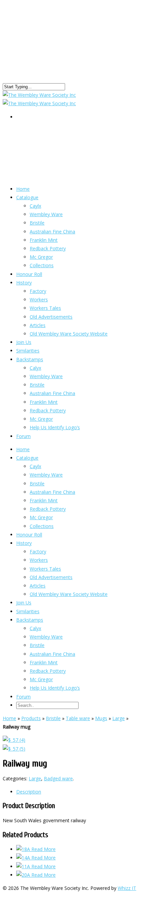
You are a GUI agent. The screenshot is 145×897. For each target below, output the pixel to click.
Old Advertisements (51, 317)
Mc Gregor (41, 419)
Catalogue (27, 197)
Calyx (35, 368)
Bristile (37, 223)
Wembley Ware (46, 214)
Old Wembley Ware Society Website (69, 333)
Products (31, 718)
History (24, 282)
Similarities (27, 611)
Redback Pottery (48, 248)
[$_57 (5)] (14, 748)
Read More (43, 849)
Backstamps (29, 359)
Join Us (23, 602)
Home (23, 449)
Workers (39, 299)
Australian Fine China (52, 231)
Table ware (78, 718)
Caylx (35, 206)
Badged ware (58, 778)
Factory (38, 291)
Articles (38, 585)
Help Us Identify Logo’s (55, 427)
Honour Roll (29, 534)
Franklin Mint (44, 240)
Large (118, 718)
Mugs (101, 718)
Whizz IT (127, 888)
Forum (23, 436)
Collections (42, 526)
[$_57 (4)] (14, 740)
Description (28, 791)
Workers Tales (45, 308)
